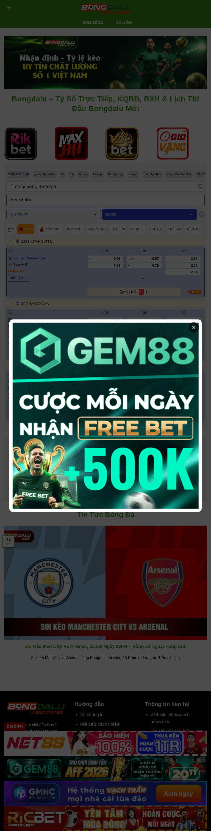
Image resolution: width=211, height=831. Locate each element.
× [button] (194, 327)
